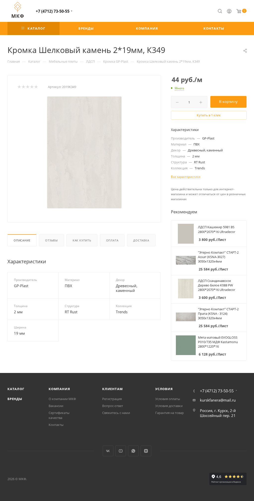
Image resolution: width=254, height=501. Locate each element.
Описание (22, 240)
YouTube (120, 451)
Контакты (56, 424)
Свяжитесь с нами (116, 412)
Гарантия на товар (169, 412)
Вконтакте (108, 451)
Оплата (112, 240)
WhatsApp (133, 451)
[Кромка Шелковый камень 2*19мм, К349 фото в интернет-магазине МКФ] (84, 152)
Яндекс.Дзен (146, 451)
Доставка (141, 240)
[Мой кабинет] (229, 12)
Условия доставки (169, 406)
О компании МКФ (62, 399)
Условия (164, 389)
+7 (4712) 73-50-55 (52, 11)
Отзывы (51, 240)
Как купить (82, 240)
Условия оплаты (167, 399)
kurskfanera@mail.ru (218, 400)
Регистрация (112, 399)
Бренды (14, 399)
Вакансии (56, 406)
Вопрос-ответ (112, 406)
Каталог (15, 389)
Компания (59, 389)
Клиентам (112, 389)
